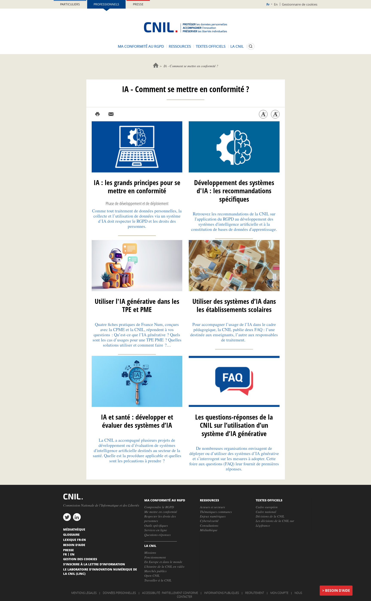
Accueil (156, 65)
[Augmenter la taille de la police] (275, 114)
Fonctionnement (155, 557)
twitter (67, 517)
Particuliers (70, 4)
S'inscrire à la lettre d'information (94, 564)
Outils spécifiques (156, 525)
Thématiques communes (216, 512)
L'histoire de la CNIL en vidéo (164, 566)
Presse (138, 4)
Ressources (180, 46)
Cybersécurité (209, 521)
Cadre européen (267, 507)
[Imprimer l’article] (97, 114)
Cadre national (266, 512)
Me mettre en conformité (160, 512)
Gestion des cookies (80, 559)
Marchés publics (155, 571)
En (276, 4)
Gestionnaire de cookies (299, 4)
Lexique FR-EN (74, 539)
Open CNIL (152, 575)
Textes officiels (210, 46)
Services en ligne (155, 530)
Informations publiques (221, 593)
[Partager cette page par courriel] (111, 114)
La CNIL (237, 46)
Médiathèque (208, 530)
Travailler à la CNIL (157, 580)
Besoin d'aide (337, 590)
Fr (268, 4)
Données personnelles (119, 593)
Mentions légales (84, 593)
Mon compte (279, 593)
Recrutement (254, 593)
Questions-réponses (157, 535)
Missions (150, 552)
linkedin (77, 517)
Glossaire (71, 534)
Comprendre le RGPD (159, 507)
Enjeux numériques (213, 516)
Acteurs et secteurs (212, 507)
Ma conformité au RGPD (141, 46)
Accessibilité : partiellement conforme (170, 593)
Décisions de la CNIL (270, 516)
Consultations (209, 525)
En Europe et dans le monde (163, 562)
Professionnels (106, 4)
